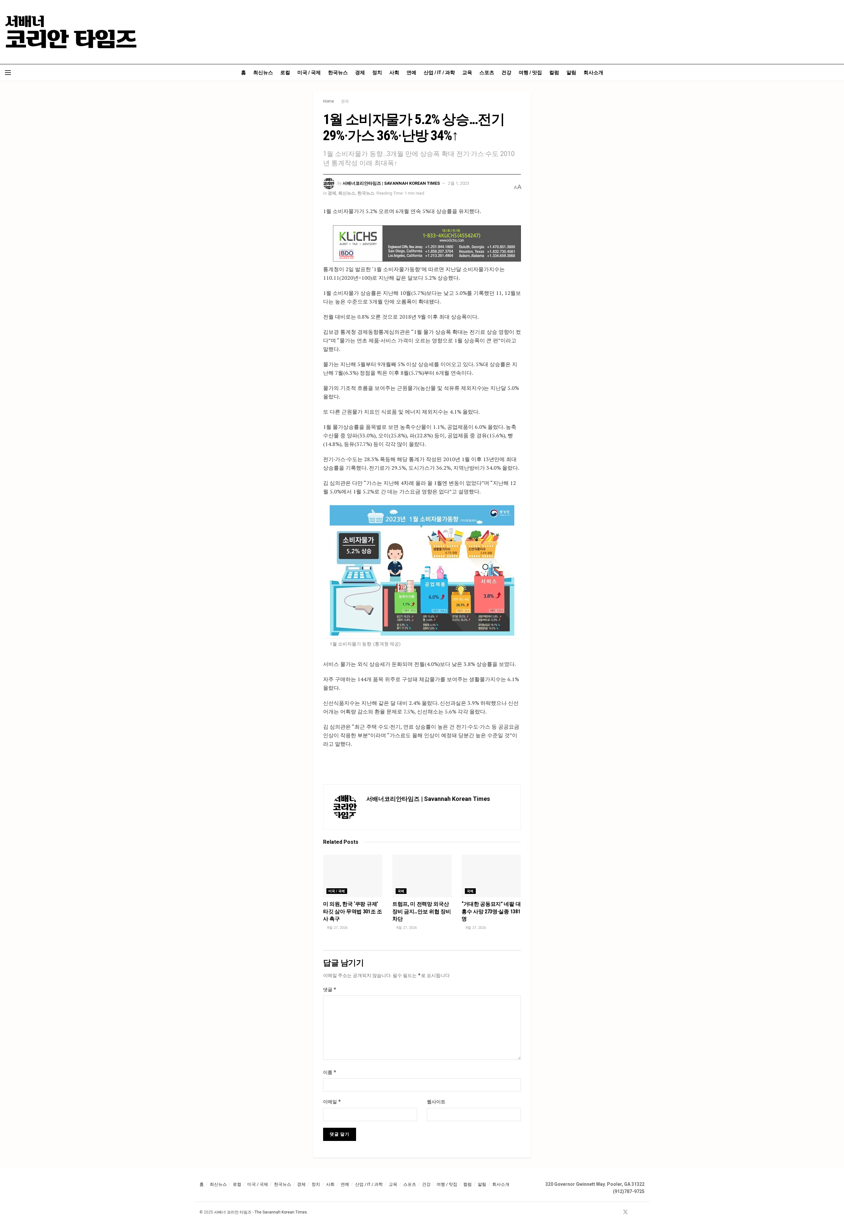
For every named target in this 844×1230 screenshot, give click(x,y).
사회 (394, 73)
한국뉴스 (338, 73)
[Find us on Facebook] (616, 1212)
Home (328, 101)
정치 (377, 73)
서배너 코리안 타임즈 (233, 1212)
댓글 (330, 989)
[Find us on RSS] (643, 1212)
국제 (401, 891)
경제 (360, 73)
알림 (571, 73)
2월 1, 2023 (458, 183)
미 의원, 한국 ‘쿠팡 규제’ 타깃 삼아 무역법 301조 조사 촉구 (352, 911)
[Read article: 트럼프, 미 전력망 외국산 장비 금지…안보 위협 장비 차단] (422, 876)
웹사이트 (436, 1101)
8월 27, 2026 (336, 928)
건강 (506, 73)
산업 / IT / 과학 (439, 73)
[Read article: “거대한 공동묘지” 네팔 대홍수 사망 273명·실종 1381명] (491, 876)
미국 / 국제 (309, 73)
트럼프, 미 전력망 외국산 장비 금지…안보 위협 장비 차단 (421, 911)
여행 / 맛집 (530, 73)
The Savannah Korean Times (281, 1212)
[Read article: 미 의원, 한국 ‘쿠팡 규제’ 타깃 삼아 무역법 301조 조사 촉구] (352, 876)
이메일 (332, 1101)
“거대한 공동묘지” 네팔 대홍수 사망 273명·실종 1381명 (491, 911)
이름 (330, 1072)
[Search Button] (836, 72)
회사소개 (593, 73)
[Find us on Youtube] (634, 1212)
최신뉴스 (263, 73)
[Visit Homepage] (71, 32)
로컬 (285, 73)
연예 (411, 73)
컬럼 (554, 73)
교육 (467, 73)
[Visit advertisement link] (427, 243)
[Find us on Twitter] (625, 1212)
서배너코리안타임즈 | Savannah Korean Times (391, 183)
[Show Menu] (8, 72)
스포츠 (486, 73)
